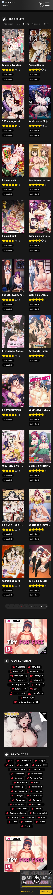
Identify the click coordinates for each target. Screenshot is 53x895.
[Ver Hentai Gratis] (9, 4)
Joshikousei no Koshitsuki (40, 180)
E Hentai (28, 826)
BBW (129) (36, 667)
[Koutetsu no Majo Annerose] (40, 101)
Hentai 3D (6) (28, 697)
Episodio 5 (34, 194)
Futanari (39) (20, 689)
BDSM (36, 782)
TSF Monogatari (11, 121)
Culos (14, 822)
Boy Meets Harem (38, 351)
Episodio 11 (8, 365)
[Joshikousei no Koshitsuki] (40, 160)
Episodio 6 (34, 189)
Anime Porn (19, 774)
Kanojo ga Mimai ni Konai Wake (40, 236)
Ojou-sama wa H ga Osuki (13, 466)
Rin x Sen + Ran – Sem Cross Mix (13, 525)
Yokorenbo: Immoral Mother (40, 525)
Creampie (29, 817)
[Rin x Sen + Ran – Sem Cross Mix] (13, 505)
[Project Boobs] (40, 45)
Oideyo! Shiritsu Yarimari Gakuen (40, 466)
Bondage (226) (20, 676)
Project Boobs (36, 65)
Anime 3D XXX (41, 765)
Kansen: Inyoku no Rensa (13, 295)
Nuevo (47, 24)
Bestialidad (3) (36, 671)
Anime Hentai (37, 769)
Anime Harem (19, 769)
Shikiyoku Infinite (11, 410)
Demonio (28, 822)
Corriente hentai (40, 813)
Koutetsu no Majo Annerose (40, 121)
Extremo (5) (38, 680)
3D (12, 760)
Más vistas (36, 24)
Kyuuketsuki (9, 180)
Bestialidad (36, 787)
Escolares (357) (19, 680)
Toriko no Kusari (38, 581)
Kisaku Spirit (9, 236)
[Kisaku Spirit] (13, 216)
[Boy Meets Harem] (40, 331)
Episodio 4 (34, 130)
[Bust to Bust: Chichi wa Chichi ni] (40, 390)
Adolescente (25, 760)
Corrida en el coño (17, 813)
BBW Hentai (22, 782)
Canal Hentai (36, 795)
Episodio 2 (8, 74)
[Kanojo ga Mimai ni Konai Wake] (40, 216)
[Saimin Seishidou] (40, 275)
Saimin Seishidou (38, 295)
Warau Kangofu (11, 581)
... (36, 606)
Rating (26, 24)
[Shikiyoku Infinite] (13, 390)
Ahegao (41, 760)
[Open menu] (47, 4)
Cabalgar (18, 795)
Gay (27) (37, 689)
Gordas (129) (19, 693)
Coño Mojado (19, 804)
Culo (43, 817)
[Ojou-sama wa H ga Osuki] (13, 446)
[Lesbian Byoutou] (13, 45)
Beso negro (19, 787)
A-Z (18, 24)
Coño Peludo (37, 804)
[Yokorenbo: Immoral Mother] (40, 505)
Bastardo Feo (36, 778)
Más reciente (9, 24)
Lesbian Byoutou (11, 65)
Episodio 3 (34, 135)
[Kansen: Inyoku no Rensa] (13, 275)
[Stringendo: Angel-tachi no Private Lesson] (13, 331)
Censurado (20, 800)
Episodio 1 (8, 79)
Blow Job (37, 791)
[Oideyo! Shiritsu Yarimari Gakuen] (40, 446)
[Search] (41, 4)
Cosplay (14, 817)
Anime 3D (24, 765)
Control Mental (21, 808)
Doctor (42, 822)
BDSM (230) (18, 671)
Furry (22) (40, 684)
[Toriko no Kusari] (40, 561)
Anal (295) (20, 667)
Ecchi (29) (38, 676)
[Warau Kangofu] (13, 561)
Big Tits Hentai (20, 791)
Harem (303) (37, 693)
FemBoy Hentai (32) (20, 684)
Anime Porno (36, 774)
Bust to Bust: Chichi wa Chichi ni (40, 410)
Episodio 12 (8, 360)
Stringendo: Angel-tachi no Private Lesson (13, 351)
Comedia (36, 800)
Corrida (37, 808)
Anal (11, 765)
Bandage (18, 778)
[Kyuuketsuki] (13, 160)
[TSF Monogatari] (13, 101)
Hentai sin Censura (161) (28, 702)
